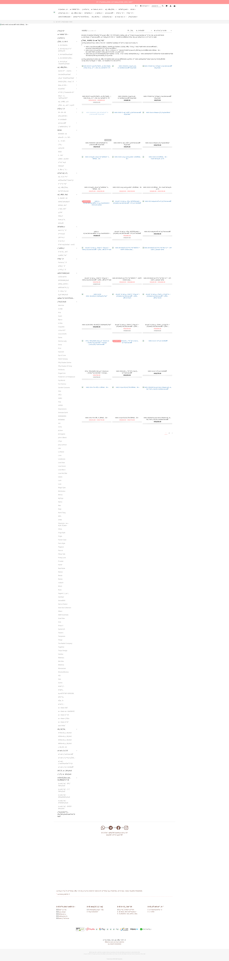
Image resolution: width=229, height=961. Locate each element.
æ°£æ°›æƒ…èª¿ (63, 13)
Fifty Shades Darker (64, 362)
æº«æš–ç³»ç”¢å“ (63, 751)
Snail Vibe (61, 618)
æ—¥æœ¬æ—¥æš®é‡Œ (66, 711)
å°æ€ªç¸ (60, 690)
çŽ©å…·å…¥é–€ (63, 42)
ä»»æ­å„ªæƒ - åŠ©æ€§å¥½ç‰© (64, 796)
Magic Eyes (62, 488)
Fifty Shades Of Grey (65, 366)
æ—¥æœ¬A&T (63, 708)
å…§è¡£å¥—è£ (62, 198)
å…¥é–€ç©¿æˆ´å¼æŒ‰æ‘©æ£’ (64, 63)
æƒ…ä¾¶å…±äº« (63, 102)
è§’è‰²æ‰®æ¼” (64, 202)
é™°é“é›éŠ (61, 234)
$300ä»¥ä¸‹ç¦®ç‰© (65, 736)
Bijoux (60, 320)
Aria (59, 312)
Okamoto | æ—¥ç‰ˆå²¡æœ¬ (63, 524)
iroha (60, 427)
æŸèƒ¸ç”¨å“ (61, 266)
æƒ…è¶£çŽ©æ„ (63, 187)
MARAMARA (62, 416)
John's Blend (62, 438)
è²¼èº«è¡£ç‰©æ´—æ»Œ (66, 245)
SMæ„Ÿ (60, 216)
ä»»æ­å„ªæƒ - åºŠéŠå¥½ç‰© (63, 802)
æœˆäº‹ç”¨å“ (62, 230)
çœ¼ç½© (61, 148)
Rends (60, 575)
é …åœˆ (60, 155)
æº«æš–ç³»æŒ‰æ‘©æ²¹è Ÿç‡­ (65, 762)
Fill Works (61, 370)
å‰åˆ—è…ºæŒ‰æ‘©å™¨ (63, 97)
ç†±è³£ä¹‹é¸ (85, 9)
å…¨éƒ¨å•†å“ (57, 22)
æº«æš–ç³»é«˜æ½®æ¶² (66, 767)
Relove (60, 572)
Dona (60, 345)
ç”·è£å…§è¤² (62, 209)
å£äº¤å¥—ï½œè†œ (86, 155)
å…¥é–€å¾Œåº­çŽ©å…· (65, 58)
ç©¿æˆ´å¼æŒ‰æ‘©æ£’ (66, 78)
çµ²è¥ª (60, 212)
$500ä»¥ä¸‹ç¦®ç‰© (65, 740)
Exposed (61, 352)
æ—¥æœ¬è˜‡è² (63, 722)
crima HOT (61, 330)
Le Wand (61, 452)
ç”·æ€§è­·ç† (98, 13)
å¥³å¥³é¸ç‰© (123, 9)
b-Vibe (60, 323)
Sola (59, 622)
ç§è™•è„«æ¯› (84, 245)
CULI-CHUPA (62, 334)
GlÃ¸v (60, 395)
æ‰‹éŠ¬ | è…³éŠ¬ (64, 137)
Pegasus (61, 547)
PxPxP (60, 565)
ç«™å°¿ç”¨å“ (62, 270)
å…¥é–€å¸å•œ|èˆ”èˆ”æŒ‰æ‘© (65, 50)
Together (61, 647)
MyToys (60, 498)
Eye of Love (62, 355)
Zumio (60, 683)
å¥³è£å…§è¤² (62, 205)
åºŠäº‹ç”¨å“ (120, 13)
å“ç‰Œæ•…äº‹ (63, 9)
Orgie (60, 536)
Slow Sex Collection (64, 608)
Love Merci (61, 470)
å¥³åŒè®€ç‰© (63, 280)
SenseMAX (61, 600)
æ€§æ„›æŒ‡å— (63, 284)
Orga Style (61, 533)
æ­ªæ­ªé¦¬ (61, 704)
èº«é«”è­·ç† (61, 241)
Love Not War (62, 473)
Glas (59, 391)
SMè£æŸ (61, 166)
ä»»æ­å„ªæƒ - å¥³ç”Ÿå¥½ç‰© (64, 784)
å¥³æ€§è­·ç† (88, 13)
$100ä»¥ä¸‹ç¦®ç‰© (65, 733)
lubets (60, 477)
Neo (59, 505)
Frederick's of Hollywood (66, 377)
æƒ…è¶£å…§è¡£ (76, 13)
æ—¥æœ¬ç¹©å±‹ (64, 718)
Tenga (60, 640)
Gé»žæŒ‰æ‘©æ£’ (64, 74)
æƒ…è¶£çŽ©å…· (110, 9)
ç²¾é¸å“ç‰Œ (132, 17)
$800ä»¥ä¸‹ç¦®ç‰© (65, 743)
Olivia (60, 529)
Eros (59, 348)
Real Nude (61, 568)
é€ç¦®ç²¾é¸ (95, 17)
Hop (59, 402)
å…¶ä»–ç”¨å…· (63, 169)
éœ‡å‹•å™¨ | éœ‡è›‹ (65, 71)
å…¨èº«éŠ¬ (61, 141)
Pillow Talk (61, 554)
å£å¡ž (60, 152)
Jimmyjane (61, 434)
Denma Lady (62, 341)
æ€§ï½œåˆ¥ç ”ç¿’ (63, 287)
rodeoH (60, 583)
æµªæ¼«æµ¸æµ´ (63, 191)
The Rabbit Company (65, 643)
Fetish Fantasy (63, 359)
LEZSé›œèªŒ (62, 277)
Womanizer (62, 668)
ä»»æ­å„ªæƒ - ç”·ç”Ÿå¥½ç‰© (64, 790)
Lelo (59, 448)
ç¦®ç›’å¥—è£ (62, 747)
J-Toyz (60, 441)
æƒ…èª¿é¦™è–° (63, 177)
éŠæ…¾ (60, 701)
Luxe (59, 484)
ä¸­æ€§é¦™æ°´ (62, 255)
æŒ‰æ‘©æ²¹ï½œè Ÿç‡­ (66, 180)
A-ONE (60, 309)
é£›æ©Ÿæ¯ (61, 89)
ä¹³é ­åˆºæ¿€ (62, 162)
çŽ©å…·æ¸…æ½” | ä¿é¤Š (66, 105)
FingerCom (62, 373)
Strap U (60, 625)
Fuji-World (61, 380)
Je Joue (60, 430)
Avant (60, 316)
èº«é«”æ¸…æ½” (63, 252)
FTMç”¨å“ (130, 13)
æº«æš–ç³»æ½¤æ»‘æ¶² (65, 754)
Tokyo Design (62, 651)
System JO (61, 629)
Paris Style (61, 543)
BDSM (133, 9)
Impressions (62, 409)
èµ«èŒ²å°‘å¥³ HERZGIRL (66, 693)
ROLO (60, 586)
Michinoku (61, 491)
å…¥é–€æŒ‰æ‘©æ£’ (65, 54)
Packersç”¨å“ (62, 262)
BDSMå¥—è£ (62, 134)
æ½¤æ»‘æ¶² (109, 13)
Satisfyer (61, 597)
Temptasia (61, 636)
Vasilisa (60, 654)
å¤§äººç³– (61, 686)
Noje (59, 509)
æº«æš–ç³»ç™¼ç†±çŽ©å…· (66, 758)
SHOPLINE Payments (117, 959)
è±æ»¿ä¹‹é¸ (61, 220)
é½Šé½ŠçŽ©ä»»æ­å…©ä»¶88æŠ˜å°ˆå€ (64, 779)
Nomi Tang (61, 513)
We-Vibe (61, 661)
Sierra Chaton (62, 604)
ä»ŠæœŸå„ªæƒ (107, 17)
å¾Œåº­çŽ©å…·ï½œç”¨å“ (66, 82)
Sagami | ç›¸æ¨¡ (63, 593)
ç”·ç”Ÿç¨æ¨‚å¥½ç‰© (64, 774)
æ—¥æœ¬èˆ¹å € (63, 715)
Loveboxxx (61, 459)
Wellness (61, 658)
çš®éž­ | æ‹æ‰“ (63, 159)
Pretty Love (62, 558)
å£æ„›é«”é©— (62, 85)
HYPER (60, 405)
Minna (60, 495)
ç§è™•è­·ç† (61, 237)
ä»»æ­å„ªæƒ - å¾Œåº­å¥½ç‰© (65, 807)
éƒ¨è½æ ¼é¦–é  (120, 17)
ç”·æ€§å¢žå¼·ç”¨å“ (64, 127)
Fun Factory (62, 384)
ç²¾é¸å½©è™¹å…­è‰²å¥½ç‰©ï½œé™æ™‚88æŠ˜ (66, 814)
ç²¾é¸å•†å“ (61, 31)
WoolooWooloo (63, 672)
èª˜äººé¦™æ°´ (62, 184)
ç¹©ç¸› (60, 144)
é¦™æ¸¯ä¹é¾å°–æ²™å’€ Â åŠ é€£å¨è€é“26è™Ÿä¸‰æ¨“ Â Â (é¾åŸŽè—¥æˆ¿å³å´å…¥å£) (127, 912)
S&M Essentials (63, 615)
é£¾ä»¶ (60, 223)
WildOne (61, 665)
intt (59, 423)
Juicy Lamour (62, 445)
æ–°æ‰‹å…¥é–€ (96, 9)
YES (59, 676)
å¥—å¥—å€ (62, 112)
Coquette (61, 327)
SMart (60, 611)
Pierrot (60, 550)
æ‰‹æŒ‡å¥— (63, 116)
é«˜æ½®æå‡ (62, 119)
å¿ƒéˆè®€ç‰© (63, 295)
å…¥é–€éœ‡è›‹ (63, 45)
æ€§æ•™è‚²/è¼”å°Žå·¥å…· (81, 17)
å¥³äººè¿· (61, 697)
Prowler (61, 561)
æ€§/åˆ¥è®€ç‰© (64, 17)
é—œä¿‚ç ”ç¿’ (62, 291)
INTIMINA (61, 420)
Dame (60, 337)
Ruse (59, 590)
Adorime (61, 305)
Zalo (59, 679)
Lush (59, 480)
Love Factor (62, 466)
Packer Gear (62, 540)
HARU (70, 22)
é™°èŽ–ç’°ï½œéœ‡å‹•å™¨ (66, 92)
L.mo (59, 455)
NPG (59, 516)
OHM (60, 520)
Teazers (60, 633)
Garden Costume (64, 387)
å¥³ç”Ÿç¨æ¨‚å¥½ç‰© (65, 771)
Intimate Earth (63, 412)
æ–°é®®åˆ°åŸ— (75, 9)
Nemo (60, 502)
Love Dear (61, 463)
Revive (60, 579)
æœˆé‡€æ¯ (62, 726)
